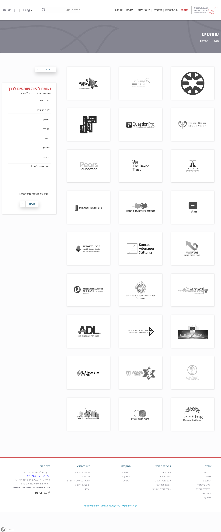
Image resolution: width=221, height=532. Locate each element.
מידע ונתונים (164, 476)
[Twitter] (9, 10)
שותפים (206, 480)
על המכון (206, 472)
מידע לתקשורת (203, 485)
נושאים (126, 480)
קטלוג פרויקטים (82, 485)
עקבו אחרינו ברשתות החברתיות (31, 488)
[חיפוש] (43, 10)
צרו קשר (119, 10)
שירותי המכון (171, 10)
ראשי (216, 41)
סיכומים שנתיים (203, 489)
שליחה (32, 204)
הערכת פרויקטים (162, 480)
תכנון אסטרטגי (163, 485)
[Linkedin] (45, 493)
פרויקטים (125, 476)
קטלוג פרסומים (82, 472)
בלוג (87, 489)
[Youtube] (4, 10)
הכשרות (166, 472)
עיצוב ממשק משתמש (110, 506)
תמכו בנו (48, 69)
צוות (208, 476)
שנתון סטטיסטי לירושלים (77, 480)
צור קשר (45, 466)
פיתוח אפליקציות (91, 506)
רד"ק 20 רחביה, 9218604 (38, 476)
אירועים (130, 10)
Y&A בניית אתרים (129, 506)
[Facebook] (14, 10)
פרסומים (125, 472)
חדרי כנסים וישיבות (161, 489)
